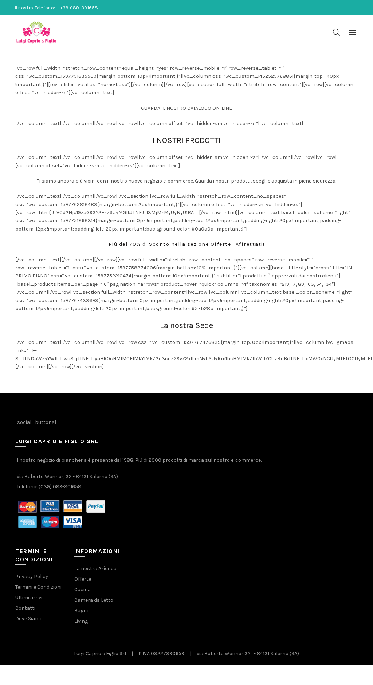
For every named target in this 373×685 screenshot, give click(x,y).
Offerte (82, 579)
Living (81, 621)
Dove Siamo (29, 619)
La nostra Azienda (95, 568)
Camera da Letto (93, 600)
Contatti (25, 608)
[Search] (336, 32)
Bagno (82, 611)
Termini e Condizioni (38, 587)
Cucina (82, 589)
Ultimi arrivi (28, 597)
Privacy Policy (31, 576)
